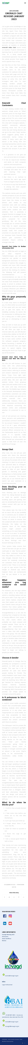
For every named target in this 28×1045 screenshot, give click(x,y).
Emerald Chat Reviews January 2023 (14, 16)
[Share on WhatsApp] (14, 897)
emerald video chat (9, 47)
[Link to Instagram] (22, 1043)
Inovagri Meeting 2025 (8, 934)
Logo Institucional (7, 985)
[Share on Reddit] (23, 897)
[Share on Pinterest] (18, 897)
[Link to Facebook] (25, 1043)
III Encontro (5, 936)
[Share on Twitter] (9, 897)
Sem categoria (14, 11)
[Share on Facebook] (4, 897)
